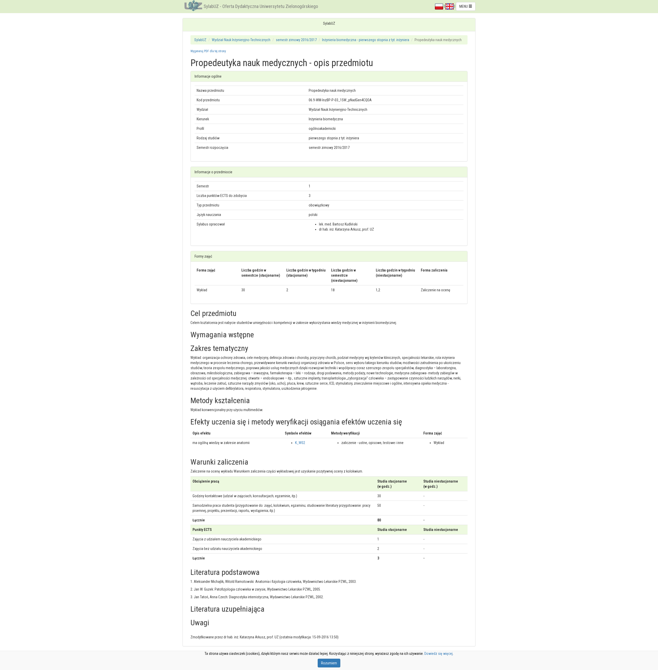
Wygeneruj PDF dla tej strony (208, 51)
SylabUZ (200, 40)
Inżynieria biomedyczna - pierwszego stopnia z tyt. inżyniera (365, 40)
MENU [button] (464, 6)
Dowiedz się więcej (438, 653)
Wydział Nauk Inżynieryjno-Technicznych (241, 40)
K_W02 (300, 443)
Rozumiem (329, 663)
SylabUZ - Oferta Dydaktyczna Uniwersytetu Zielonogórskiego (261, 6)
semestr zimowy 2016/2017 (296, 40)
